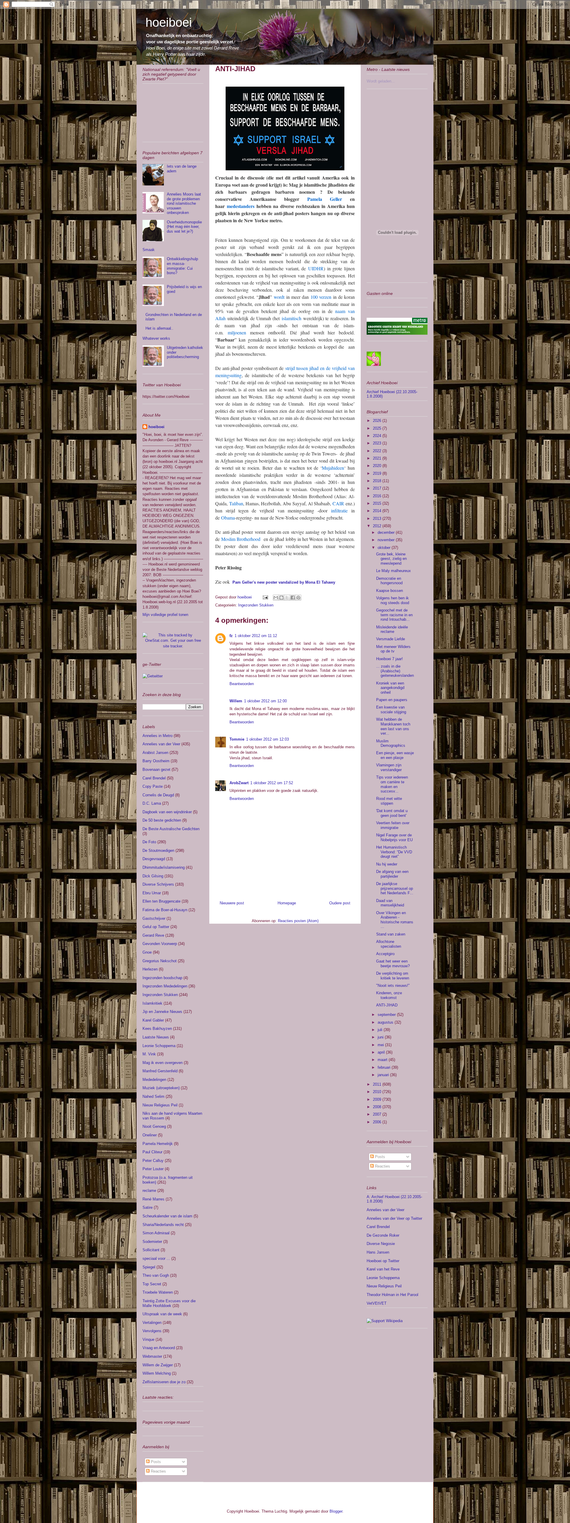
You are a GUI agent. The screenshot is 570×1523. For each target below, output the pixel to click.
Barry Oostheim (156, 761)
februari (385, 1067)
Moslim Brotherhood (240, 539)
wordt (279, 297)
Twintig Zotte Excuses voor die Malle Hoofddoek (169, 1303)
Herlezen (150, 969)
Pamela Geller (324, 199)
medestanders (240, 206)
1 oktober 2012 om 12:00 (265, 701)
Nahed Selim (153, 1096)
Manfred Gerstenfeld (160, 1071)
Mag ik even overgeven (162, 1062)
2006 (377, 1122)
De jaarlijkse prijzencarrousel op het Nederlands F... (394, 888)
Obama (228, 517)
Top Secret (151, 1284)
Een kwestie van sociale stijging (391, 709)
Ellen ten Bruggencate (161, 901)
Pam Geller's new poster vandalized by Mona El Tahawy (283, 582)
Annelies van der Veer (161, 744)
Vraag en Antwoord (158, 1348)
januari (384, 1075)
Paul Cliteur (152, 1152)
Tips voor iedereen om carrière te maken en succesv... (392, 784)
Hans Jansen (378, 1252)
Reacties (158, 1471)
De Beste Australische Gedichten (171, 829)
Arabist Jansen (155, 752)
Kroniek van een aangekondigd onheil (390, 688)
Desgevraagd (153, 859)
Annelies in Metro (157, 735)
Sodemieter (152, 1241)
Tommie (236, 739)
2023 (377, 443)
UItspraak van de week (162, 1314)
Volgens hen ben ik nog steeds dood (392, 600)
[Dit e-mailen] (276, 598)
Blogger (336, 1511)
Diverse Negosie (381, 1243)
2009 (377, 1099)
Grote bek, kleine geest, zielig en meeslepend (391, 559)
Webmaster (152, 1356)
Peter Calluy (153, 1160)
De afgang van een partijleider (392, 874)
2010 (377, 1092)
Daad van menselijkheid (390, 903)
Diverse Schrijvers (158, 884)
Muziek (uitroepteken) (161, 1088)
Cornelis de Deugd (158, 795)
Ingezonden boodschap (162, 978)
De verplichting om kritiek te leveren (392, 975)
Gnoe (147, 952)
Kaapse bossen (389, 590)
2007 (377, 1114)
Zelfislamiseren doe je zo (164, 1382)
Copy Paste (152, 786)
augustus (386, 1022)
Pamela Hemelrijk (157, 1143)
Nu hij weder (386, 864)
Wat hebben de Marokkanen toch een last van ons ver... (393, 726)
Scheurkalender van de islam (167, 1216)
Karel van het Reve (383, 1269)
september (387, 1014)
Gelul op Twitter (155, 927)
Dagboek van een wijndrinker (167, 812)
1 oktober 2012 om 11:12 (256, 635)
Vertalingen (152, 1322)
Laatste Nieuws (155, 1037)
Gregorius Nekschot (159, 961)
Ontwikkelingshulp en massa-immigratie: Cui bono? (182, 266)
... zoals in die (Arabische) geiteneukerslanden (395, 671)
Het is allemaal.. (159, 328)
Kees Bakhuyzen (157, 1028)
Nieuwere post (232, 903)
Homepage (287, 903)
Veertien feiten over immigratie (392, 825)
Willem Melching (156, 1373)
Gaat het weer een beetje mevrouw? (393, 963)
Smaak (148, 249)
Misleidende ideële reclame (392, 629)
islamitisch (291, 318)
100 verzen (321, 297)
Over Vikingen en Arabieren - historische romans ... (394, 920)
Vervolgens (152, 1331)
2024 (377, 435)
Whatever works (156, 338)
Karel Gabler (153, 1020)
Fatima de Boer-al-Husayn (164, 910)
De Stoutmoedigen (158, 850)
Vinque (148, 1339)
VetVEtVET (377, 1303)
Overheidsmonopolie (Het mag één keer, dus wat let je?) (184, 227)
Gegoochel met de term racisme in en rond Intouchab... (394, 615)
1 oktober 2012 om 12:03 (267, 739)
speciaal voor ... (156, 1258)
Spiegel (148, 1267)
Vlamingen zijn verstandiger (389, 767)
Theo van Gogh (155, 1275)
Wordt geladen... (381, 81)
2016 (377, 496)
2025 (377, 428)
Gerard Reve (153, 935)
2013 (377, 518)
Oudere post (339, 903)
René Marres (153, 1199)
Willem (235, 701)
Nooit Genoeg (154, 1126)
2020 (377, 465)
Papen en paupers (391, 700)
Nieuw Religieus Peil (160, 1105)
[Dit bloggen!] (281, 598)
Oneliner (149, 1135)
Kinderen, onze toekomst (389, 995)
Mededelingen (154, 1079)
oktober (385, 547)
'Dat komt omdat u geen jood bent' (392, 813)
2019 (377, 473)
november (387, 540)
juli (381, 1029)
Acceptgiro (385, 954)
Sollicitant (150, 1250)
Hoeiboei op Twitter (383, 1261)
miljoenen (237, 332)
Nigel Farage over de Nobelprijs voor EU (394, 837)
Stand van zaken (390, 934)
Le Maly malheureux (393, 570)
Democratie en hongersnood (389, 580)
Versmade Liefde (390, 639)
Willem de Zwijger (157, 1365)
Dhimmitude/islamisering (163, 867)
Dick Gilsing (152, 876)
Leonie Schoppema (158, 1046)
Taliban (236, 503)
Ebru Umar (151, 893)
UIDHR (316, 268)
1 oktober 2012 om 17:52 (271, 783)
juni (381, 1037)
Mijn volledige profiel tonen (165, 614)
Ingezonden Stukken (255, 605)
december (387, 532)
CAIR (338, 503)
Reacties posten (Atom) (298, 921)
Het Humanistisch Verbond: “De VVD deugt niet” (394, 852)
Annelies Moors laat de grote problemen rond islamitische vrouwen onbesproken (184, 203)
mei (381, 1045)
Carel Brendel (154, 778)
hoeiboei (168, 22)
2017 (377, 488)
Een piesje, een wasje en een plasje (395, 755)
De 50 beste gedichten (161, 820)
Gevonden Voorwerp (159, 943)
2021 (377, 458)
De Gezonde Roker (383, 1235)
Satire (147, 1207)
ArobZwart (238, 783)
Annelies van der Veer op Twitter (394, 1218)
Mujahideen (333, 468)
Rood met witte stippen (389, 801)
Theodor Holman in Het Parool (392, 1294)
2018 (377, 481)
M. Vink (149, 1054)
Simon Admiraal (156, 1233)
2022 (377, 451)
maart (383, 1059)
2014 (377, 511)
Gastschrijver (153, 918)
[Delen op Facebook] (293, 598)
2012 (377, 526)
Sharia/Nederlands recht (163, 1224)
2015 (377, 503)
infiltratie (339, 510)
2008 (377, 1107)
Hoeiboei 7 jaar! (389, 659)
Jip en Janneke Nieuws (162, 1011)
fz (231, 635)
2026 (377, 420)
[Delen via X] (287, 598)
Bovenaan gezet (156, 769)
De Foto (149, 842)
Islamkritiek (152, 1003)
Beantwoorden (241, 684)
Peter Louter (153, 1169)
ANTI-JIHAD (387, 1005)
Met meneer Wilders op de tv (393, 649)
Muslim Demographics (390, 743)
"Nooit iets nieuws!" (393, 985)
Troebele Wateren (157, 1292)
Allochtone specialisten (388, 944)
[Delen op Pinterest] (298, 598)
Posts (155, 1462)
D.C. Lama (151, 803)
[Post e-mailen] (265, 597)
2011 (377, 1084)
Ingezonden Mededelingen (164, 986)
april (382, 1052)
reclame (149, 1190)
